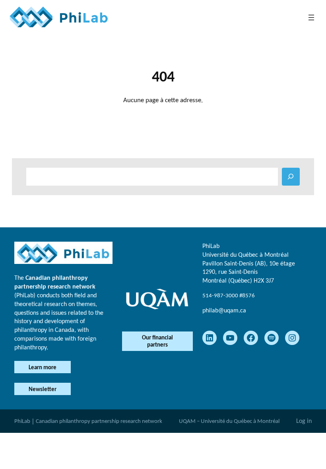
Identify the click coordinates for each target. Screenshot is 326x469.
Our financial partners (157, 341)
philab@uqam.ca (224, 310)
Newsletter (42, 389)
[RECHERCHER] (291, 177)
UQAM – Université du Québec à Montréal (229, 420)
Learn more (42, 367)
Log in (304, 420)
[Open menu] (311, 17)
